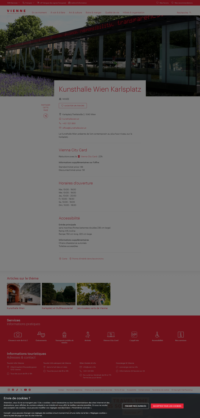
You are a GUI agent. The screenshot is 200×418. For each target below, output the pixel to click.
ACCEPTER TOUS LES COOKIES (167, 406)
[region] (100, 406)
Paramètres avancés (135, 406)
